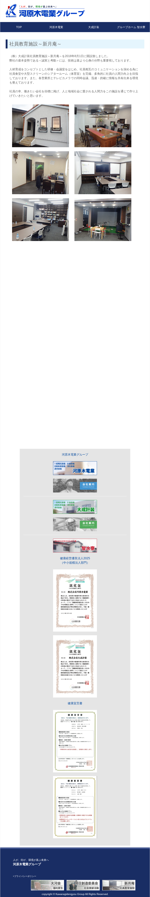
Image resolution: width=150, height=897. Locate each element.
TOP (19, 27)
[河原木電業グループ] (36, 11)
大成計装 (93, 27)
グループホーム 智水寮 (131, 27)
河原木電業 (56, 27)
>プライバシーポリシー (24, 876)
